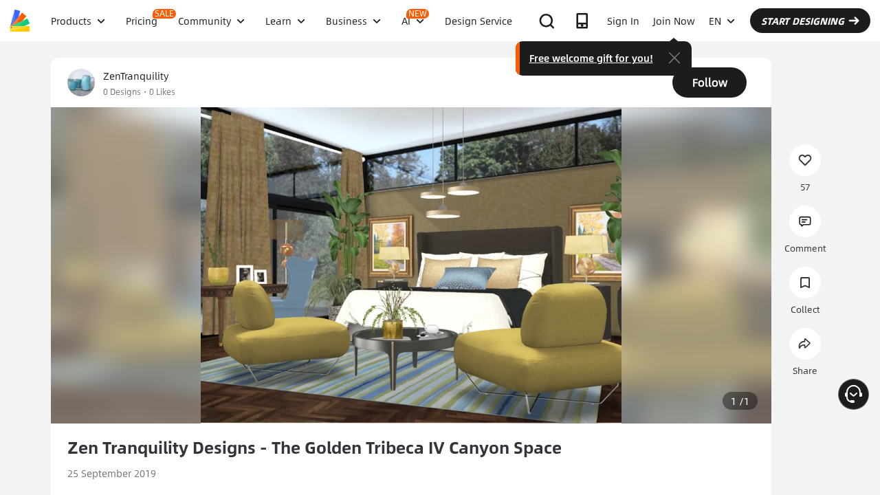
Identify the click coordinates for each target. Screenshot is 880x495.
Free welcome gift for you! (591, 58)
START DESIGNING (802, 20)
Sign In (623, 20)
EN (715, 20)
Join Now (674, 20)
